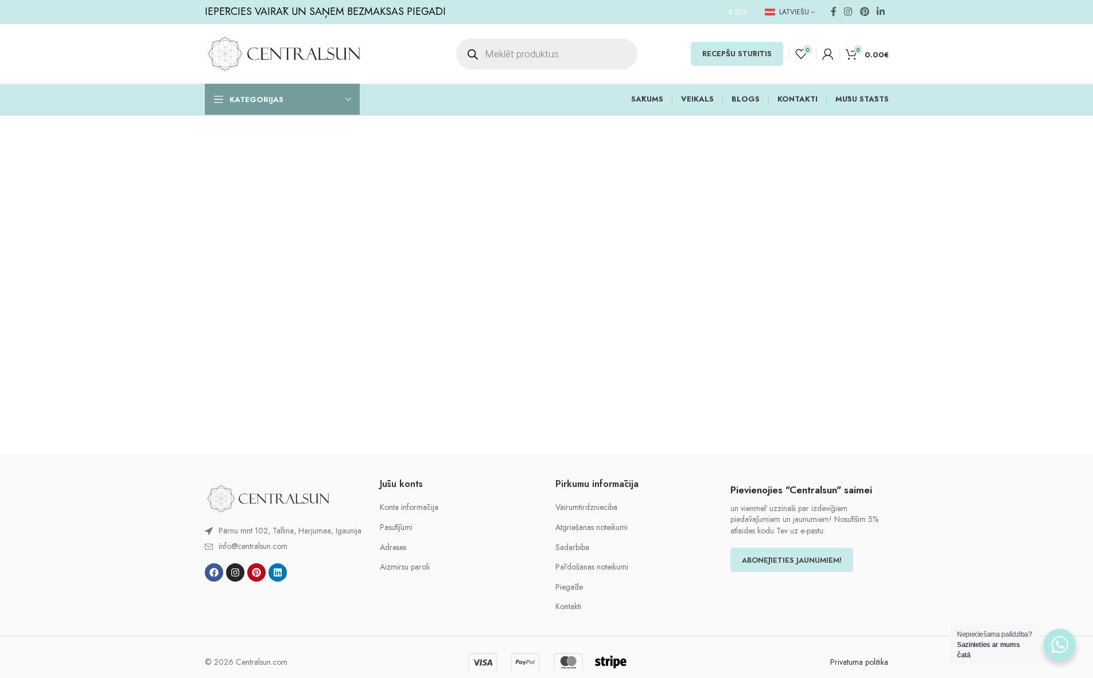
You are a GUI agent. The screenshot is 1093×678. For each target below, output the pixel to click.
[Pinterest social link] (864, 12)
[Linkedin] (278, 572)
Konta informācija (409, 507)
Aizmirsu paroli (405, 567)
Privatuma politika (859, 662)
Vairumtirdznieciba (586, 507)
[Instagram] (235, 572)
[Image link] (268, 498)
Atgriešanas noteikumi (591, 527)
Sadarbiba (572, 547)
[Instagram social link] (848, 12)
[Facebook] (214, 572)
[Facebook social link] (834, 12)
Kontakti (568, 606)
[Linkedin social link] (880, 12)
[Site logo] (284, 53)
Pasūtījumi (396, 527)
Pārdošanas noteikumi (591, 567)
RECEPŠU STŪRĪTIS (737, 53)
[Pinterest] (256, 572)
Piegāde (569, 587)
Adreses (393, 547)
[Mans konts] (827, 53)
